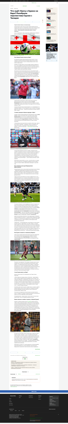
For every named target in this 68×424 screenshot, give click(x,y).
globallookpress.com (21, 55)
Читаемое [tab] (48, 8)
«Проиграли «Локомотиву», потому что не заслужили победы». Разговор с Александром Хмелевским (51, 41)
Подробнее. (13, 380)
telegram (23, 410)
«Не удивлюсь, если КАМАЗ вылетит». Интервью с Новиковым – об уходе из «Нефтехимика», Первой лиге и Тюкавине (24, 365)
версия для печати (37, 355)
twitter (16, 410)
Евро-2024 (16, 8)
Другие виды (11, 403)
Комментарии (25, 371)
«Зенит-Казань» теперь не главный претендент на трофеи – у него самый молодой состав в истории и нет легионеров (51, 56)
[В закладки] (42, 22)
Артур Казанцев (37, 349)
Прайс (20, 397)
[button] (47, 60)
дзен (19, 410)
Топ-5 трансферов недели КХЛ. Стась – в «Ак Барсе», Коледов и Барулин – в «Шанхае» (51, 34)
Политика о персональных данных (34, 414)
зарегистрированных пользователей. (32, 379)
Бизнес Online (13, 395)
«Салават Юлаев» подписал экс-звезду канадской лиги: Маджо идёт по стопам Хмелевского (51, 21)
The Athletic (29, 301)
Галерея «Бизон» (31, 397)
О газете (39, 397)
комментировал (30, 126)
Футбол (12, 8)
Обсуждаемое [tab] (51, 8)
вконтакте (11, 410)
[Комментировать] (42, 20)
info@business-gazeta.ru (53, 401)
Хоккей (10, 398)
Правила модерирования (13, 386)
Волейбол (10, 401)
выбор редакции (49, 52)
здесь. (25, 380)
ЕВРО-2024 (34, 391)
